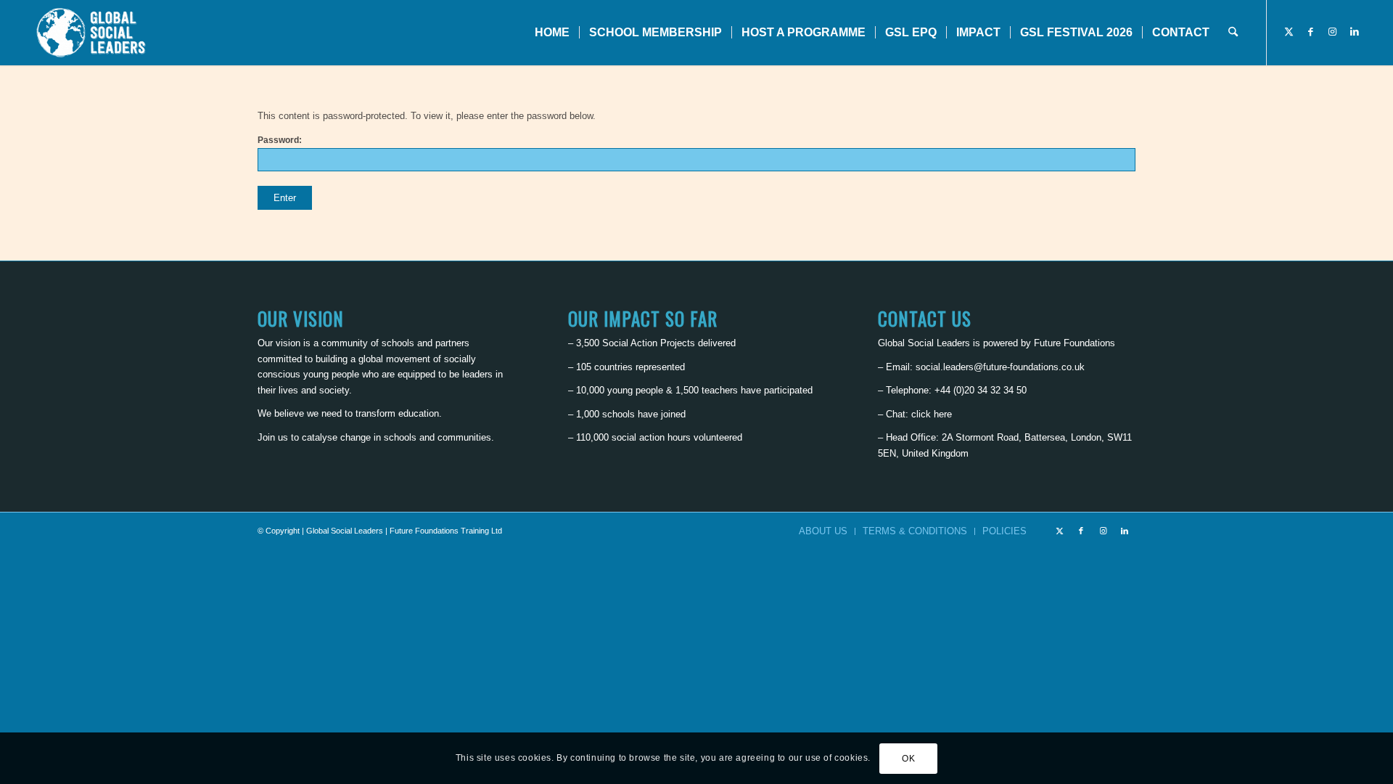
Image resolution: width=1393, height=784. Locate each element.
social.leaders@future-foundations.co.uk (1000, 367)
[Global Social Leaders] (92, 32)
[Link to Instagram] (1333, 32)
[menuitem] (552, 32)
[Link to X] (1289, 32)
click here (931, 414)
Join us (273, 437)
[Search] (1233, 32)
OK (908, 759)
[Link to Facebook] (1311, 32)
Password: (280, 140)
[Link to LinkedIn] (1354, 32)
